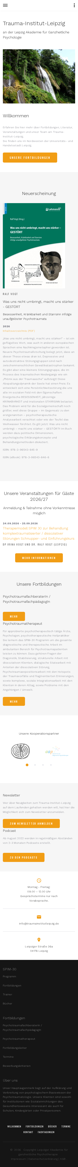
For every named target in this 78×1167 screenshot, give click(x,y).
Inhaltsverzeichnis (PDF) (19, 330)
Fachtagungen (46, 1132)
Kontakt (28, 1132)
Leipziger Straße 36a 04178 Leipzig (39, 949)
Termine (8, 1056)
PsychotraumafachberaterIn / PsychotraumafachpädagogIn (22, 1027)
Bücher (7, 1003)
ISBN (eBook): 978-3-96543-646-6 (26, 457)
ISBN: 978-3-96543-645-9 (20, 449)
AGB (63, 1158)
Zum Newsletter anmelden (31, 823)
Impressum (18, 1158)
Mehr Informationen (39, 558)
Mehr (14, 616)
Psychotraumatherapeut (19, 1038)
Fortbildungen (12, 985)
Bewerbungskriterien (16, 1065)
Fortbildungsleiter (15, 1047)
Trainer (7, 994)
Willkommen (14, 1126)
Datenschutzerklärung (43, 1158)
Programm (9, 976)
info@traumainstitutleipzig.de (39, 923)
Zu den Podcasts (23, 857)
